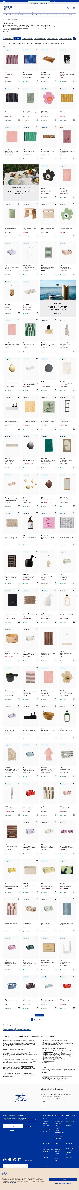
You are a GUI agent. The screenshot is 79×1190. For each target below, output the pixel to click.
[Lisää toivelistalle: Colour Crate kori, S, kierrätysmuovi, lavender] (19, 706)
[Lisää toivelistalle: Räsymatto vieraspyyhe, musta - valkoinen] (74, 50)
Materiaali (29, 43)
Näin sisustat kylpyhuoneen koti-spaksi (52, 1079)
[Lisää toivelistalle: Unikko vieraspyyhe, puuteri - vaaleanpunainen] (19, 320)
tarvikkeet (25, 28)
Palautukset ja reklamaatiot (46, 1126)
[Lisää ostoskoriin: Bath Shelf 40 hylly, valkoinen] (19, 428)
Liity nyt (44, 1106)
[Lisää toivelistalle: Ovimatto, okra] (74, 88)
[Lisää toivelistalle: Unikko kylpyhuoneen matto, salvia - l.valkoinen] (74, 204)
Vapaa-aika (65, 14)
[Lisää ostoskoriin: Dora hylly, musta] (74, 428)
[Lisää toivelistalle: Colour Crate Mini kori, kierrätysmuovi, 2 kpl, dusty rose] (74, 822)
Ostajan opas (58, 1138)
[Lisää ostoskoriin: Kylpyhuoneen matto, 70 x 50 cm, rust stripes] (55, 660)
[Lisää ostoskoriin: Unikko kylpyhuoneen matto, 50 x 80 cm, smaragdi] (55, 467)
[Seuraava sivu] (49, 1019)
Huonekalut (8, 14)
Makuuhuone (43, 14)
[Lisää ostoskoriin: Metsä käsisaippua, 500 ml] (74, 737)
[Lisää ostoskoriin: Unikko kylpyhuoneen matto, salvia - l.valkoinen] (74, 235)
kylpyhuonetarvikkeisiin (27, 1066)
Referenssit (69, 1125)
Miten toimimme (70, 1121)
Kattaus (56, 1158)
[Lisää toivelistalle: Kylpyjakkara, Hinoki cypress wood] (37, 204)
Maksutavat (46, 1121)
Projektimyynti (69, 1119)
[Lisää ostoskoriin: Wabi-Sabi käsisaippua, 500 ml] (74, 621)
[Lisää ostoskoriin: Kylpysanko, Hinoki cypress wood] (19, 660)
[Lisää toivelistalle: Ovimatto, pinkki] (19, 50)
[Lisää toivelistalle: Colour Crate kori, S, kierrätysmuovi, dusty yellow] (19, 860)
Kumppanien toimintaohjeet (58, 1135)
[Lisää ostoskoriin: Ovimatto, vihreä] (19, 119)
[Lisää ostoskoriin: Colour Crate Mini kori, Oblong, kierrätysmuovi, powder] (19, 506)
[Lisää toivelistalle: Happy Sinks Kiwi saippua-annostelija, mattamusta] (37, 551)
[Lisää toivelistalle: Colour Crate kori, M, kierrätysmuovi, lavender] (37, 822)
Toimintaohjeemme (59, 1132)
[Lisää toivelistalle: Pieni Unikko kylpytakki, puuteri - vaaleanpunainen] (55, 745)
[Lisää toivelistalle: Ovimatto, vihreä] (19, 88)
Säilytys (33, 14)
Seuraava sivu (39, 1015)
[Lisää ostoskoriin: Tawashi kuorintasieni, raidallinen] (19, 312)
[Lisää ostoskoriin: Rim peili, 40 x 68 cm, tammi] (74, 506)
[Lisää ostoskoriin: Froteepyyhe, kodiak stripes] (55, 814)
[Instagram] (4, 1159)
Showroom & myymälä (46, 1152)
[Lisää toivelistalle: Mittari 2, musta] (55, 358)
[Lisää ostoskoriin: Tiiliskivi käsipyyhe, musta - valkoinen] (19, 621)
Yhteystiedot (46, 1131)
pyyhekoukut (18, 28)
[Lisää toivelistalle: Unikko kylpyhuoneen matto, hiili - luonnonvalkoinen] (55, 165)
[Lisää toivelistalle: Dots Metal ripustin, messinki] (19, 358)
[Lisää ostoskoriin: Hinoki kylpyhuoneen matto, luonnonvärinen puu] (55, 235)
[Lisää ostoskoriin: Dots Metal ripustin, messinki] (19, 390)
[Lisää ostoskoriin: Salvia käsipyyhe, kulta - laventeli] (74, 351)
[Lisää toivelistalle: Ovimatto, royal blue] (37, 50)
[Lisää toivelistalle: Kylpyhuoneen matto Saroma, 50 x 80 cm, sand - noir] (19, 551)
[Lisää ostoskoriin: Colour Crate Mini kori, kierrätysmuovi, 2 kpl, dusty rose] (74, 853)
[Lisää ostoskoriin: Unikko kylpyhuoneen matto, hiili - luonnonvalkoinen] (55, 197)
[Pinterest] (14, 1159)
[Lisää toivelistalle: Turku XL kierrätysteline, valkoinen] (37, 243)
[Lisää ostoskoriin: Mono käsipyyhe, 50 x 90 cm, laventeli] (19, 274)
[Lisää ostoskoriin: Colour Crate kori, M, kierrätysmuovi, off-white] (37, 660)
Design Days (17, 12)
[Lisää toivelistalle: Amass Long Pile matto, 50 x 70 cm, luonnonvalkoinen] (19, 513)
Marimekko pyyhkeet (9, 1029)
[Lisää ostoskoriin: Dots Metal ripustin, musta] (37, 467)
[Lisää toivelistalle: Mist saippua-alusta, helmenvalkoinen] (19, 436)
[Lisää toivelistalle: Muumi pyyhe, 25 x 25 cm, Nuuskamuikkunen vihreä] (55, 397)
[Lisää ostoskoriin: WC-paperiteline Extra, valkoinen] (74, 969)
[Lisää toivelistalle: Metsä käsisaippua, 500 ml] (74, 706)
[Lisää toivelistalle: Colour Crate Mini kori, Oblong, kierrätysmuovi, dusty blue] (55, 976)
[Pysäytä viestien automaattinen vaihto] (54, 1)
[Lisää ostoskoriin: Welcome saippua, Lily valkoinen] (55, 583)
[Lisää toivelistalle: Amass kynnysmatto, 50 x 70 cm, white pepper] (37, 590)
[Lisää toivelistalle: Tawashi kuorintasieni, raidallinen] (19, 281)
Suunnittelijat (61, 12)
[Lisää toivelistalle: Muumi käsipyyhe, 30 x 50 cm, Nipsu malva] (74, 127)
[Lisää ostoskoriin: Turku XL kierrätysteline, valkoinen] (37, 274)
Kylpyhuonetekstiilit (47, 1050)
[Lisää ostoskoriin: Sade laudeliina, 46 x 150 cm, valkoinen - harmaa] (74, 544)
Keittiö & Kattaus (22, 14)
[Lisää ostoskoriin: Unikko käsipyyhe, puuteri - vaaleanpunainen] (74, 197)
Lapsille (71, 14)
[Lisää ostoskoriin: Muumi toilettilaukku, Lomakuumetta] (37, 930)
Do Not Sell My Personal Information (63, 1183)
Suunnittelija (38, 43)
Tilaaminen (46, 1119)
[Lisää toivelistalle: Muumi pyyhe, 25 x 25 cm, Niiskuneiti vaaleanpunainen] (55, 513)
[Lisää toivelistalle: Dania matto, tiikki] (55, 50)
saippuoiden (16, 26)
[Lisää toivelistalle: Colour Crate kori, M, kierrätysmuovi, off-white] (37, 629)
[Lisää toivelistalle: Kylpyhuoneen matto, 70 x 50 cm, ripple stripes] (37, 667)
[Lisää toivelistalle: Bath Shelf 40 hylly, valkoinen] (19, 397)
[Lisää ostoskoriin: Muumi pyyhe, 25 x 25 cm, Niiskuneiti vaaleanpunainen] (55, 544)
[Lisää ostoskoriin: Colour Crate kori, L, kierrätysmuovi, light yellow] (55, 892)
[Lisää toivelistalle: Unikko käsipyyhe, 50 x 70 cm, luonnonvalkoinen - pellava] (19, 745)
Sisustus (28, 14)
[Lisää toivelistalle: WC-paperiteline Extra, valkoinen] (74, 938)
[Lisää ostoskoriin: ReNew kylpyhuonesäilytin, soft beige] (37, 892)
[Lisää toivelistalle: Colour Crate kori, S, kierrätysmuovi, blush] (74, 783)
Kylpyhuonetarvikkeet (48, 1056)
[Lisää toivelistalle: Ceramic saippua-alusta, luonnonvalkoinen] (37, 281)
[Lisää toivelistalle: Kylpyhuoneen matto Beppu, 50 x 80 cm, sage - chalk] (55, 243)
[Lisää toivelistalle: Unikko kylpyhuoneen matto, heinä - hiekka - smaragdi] (74, 667)
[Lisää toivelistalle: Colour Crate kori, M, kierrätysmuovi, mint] (55, 899)
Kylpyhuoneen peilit (48, 1053)
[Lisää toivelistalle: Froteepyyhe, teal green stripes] (37, 320)
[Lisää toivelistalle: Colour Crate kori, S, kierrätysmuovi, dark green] (37, 938)
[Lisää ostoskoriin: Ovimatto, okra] (74, 119)
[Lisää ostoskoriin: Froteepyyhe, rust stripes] (19, 853)
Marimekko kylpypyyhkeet (23, 1029)
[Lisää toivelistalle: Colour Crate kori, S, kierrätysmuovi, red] (74, 976)
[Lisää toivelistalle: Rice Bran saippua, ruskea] (55, 938)
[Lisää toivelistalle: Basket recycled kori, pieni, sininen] (19, 976)
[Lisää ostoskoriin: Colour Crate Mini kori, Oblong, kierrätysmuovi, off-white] (37, 390)
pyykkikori (5, 1068)
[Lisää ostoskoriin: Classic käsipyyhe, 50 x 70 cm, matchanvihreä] (37, 119)
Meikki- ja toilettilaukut (48, 1059)
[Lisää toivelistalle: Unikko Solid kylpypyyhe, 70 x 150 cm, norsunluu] (74, 358)
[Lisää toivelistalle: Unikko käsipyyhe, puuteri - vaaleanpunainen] (74, 165)
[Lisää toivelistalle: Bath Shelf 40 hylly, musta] (37, 706)
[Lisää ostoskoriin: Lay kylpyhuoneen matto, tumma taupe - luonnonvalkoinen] (74, 467)
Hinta (23, 43)
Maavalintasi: (6, 1130)
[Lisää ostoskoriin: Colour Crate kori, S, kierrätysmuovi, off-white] (55, 853)
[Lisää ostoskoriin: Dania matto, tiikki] (55, 81)
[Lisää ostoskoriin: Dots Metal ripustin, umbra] (55, 506)
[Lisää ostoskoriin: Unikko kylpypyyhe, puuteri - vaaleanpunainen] (55, 699)
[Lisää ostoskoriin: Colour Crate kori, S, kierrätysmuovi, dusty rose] (19, 969)
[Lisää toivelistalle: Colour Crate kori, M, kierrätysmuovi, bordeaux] (37, 976)
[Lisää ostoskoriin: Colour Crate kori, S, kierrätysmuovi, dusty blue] (37, 776)
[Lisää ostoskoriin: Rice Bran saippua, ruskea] (55, 969)
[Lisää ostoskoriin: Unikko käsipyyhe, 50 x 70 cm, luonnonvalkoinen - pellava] (19, 776)
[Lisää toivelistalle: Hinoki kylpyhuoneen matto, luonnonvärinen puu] (55, 204)
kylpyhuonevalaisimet (8, 1054)
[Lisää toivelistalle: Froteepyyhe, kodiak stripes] (55, 783)
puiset (34, 1061)
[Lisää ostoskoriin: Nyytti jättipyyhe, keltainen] (37, 428)
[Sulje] (26, 1166)
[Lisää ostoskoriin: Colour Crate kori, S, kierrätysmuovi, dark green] (37, 969)
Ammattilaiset (46, 1147)
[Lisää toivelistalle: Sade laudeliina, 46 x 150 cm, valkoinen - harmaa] (74, 513)
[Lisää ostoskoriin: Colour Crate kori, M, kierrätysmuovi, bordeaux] (37, 1007)
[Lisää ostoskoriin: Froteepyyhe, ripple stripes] (19, 930)
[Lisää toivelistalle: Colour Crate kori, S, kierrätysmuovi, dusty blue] (37, 745)
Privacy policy (13, 1182)
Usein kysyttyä (46, 1129)
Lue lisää (5, 31)
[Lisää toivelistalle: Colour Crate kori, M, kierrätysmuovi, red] (37, 783)
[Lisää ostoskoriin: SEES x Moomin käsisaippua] (37, 544)
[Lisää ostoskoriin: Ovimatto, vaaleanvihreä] (37, 158)
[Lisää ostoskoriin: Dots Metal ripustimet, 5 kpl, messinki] (37, 506)
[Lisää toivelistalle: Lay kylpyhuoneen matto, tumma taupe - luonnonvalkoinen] (74, 436)
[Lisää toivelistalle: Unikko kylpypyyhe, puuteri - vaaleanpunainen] (55, 667)
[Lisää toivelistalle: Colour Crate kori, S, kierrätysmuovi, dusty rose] (19, 938)
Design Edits (69, 1150)
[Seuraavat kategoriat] (74, 38)
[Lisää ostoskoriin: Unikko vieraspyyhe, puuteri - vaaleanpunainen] (19, 351)
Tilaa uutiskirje (27, 1126)
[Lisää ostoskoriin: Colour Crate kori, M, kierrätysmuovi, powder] (74, 274)
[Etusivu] (3, 19)
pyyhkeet (20, 1073)
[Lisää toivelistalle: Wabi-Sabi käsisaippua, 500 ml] (74, 590)
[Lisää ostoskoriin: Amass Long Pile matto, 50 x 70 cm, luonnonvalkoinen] (19, 544)
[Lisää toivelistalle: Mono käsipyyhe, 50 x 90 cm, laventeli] (19, 243)
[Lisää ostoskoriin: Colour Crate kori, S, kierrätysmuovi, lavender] (19, 737)
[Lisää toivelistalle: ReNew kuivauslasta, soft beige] (74, 629)
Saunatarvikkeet (47, 1057)
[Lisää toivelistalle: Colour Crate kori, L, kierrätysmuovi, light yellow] (55, 860)
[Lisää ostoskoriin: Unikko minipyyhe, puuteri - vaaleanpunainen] (19, 158)
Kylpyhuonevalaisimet (48, 1052)
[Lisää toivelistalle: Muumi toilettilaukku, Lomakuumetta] (37, 899)
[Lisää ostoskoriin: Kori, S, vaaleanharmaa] (74, 776)
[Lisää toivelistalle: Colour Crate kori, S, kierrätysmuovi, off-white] (55, 822)
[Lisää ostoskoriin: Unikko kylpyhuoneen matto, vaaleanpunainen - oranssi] (55, 119)
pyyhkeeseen (38, 26)
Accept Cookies (62, 1179)
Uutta (23, 12)
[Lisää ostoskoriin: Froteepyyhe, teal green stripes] (37, 351)
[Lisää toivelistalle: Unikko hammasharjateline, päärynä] (19, 204)
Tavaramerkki (12, 43)
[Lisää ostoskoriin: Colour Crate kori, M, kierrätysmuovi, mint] (55, 930)
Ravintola (45, 1155)
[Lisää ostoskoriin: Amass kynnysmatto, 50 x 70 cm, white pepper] (37, 621)
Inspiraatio (33, 12)
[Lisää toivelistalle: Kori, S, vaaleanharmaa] (74, 745)
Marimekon (10, 1046)
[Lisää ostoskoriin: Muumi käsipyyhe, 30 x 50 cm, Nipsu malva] (74, 158)
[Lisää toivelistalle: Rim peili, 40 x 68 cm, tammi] (74, 474)
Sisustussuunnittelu (48, 12)
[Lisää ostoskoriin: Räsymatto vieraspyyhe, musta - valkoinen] (74, 81)
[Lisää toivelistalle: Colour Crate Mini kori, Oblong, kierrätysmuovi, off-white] (37, 358)
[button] (67, 8)
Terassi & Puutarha (58, 14)
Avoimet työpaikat (59, 1121)
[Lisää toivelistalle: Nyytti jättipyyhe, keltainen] (37, 397)
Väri (19, 43)
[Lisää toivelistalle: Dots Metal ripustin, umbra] (55, 474)
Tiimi (67, 1123)
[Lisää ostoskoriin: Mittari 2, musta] (55, 390)
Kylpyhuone (49, 14)
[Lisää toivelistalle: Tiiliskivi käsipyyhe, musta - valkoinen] (19, 590)
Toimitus (45, 1123)
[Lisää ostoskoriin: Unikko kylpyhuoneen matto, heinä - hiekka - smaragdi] (74, 699)
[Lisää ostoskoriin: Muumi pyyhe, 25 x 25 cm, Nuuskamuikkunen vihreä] (55, 428)
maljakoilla (54, 1043)
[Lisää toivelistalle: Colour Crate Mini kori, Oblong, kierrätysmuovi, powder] (19, 474)
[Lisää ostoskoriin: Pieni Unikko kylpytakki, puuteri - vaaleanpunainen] (55, 776)
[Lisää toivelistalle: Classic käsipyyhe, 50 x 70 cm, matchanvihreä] (37, 88)
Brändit (55, 12)
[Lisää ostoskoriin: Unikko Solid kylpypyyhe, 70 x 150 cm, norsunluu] (74, 390)
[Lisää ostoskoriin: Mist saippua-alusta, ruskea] (55, 158)
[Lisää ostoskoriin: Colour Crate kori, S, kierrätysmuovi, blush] (74, 814)
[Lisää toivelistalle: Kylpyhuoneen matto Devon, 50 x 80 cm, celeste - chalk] (74, 899)
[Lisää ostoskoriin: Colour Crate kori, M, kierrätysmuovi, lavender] (37, 853)
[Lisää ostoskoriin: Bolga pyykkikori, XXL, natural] (55, 737)
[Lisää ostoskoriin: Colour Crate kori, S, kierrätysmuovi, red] (74, 1007)
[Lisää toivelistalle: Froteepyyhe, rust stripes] (19, 822)
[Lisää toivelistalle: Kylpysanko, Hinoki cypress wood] (19, 629)
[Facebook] (9, 1159)
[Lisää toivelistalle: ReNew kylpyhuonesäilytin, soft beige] (37, 860)
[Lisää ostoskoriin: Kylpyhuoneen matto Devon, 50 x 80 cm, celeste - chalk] (74, 930)
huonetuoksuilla (67, 1043)
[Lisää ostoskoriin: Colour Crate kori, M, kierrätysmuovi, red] (37, 814)
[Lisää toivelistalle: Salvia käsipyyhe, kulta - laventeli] (74, 320)
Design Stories (40, 12)
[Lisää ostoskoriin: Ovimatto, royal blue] (37, 81)
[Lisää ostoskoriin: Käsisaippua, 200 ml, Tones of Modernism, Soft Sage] (55, 351)
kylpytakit (30, 1073)
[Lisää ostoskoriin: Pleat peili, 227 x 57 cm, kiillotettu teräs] (19, 814)
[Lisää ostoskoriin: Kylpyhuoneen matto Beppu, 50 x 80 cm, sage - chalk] (55, 274)
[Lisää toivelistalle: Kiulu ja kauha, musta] (19, 667)
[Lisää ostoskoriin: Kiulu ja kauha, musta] (19, 699)
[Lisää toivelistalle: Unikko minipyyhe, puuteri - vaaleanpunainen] (19, 127)
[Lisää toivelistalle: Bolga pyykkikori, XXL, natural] (55, 706)
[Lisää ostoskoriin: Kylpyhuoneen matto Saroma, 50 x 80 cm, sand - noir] (19, 583)
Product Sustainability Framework (58, 1127)
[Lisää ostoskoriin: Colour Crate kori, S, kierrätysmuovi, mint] (74, 583)
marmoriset (6, 1062)
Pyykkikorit (45, 1058)
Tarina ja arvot (58, 1119)
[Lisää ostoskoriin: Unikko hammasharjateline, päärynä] (19, 235)
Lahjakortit (68, 1152)
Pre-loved (45, 1157)
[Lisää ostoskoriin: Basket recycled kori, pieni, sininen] (19, 1007)
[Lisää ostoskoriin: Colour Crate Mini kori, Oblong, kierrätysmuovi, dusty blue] (55, 1007)
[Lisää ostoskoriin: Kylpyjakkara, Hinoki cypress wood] (37, 235)
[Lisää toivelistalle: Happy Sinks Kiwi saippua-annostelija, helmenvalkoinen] (55, 590)
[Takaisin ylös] (76, 595)
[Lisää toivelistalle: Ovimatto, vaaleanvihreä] (37, 127)
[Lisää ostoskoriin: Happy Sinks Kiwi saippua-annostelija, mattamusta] (37, 583)
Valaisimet (15, 14)
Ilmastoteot (57, 1130)
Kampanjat (27, 12)
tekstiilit (13, 28)
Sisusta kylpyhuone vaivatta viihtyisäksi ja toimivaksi (55, 1078)
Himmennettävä (55, 43)
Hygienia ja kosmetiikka (48, 1061)
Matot (37, 14)
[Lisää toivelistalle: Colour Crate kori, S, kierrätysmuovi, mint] (74, 551)
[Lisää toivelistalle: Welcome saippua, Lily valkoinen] (55, 551)
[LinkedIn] (19, 1159)
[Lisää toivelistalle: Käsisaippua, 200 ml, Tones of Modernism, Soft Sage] (55, 320)
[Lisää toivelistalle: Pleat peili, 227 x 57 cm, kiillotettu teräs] (19, 783)
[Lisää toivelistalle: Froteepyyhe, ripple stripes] (19, 899)
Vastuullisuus (58, 1123)
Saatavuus (45, 43)
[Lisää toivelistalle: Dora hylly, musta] (74, 397)
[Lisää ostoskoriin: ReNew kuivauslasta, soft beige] (74, 660)
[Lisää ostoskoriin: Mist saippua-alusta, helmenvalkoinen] (19, 467)
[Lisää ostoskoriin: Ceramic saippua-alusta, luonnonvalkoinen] (37, 312)
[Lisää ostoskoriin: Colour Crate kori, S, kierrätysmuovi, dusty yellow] (19, 892)
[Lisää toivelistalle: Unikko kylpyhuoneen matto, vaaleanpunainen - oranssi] (55, 88)
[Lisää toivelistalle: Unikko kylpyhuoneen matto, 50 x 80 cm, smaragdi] (55, 436)
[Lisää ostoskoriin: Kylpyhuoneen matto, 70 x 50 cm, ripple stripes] (37, 699)
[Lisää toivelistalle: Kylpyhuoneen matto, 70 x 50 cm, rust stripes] (55, 629)
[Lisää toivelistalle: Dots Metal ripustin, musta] (37, 436)
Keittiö (56, 1156)
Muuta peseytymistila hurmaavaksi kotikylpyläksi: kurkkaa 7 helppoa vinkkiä (57, 1076)
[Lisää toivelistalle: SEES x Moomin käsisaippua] (37, 513)
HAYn (16, 1046)
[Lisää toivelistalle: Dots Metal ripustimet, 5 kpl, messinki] (37, 474)
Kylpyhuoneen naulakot (48, 1054)
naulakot (23, 1068)
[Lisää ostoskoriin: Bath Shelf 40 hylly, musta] (37, 737)
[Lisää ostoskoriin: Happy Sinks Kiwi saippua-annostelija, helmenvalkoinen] (55, 621)
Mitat (62, 43)
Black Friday (69, 1157)
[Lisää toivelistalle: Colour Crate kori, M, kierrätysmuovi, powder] (74, 243)
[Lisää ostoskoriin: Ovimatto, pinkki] (19, 81)
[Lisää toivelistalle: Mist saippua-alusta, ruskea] (55, 127)
